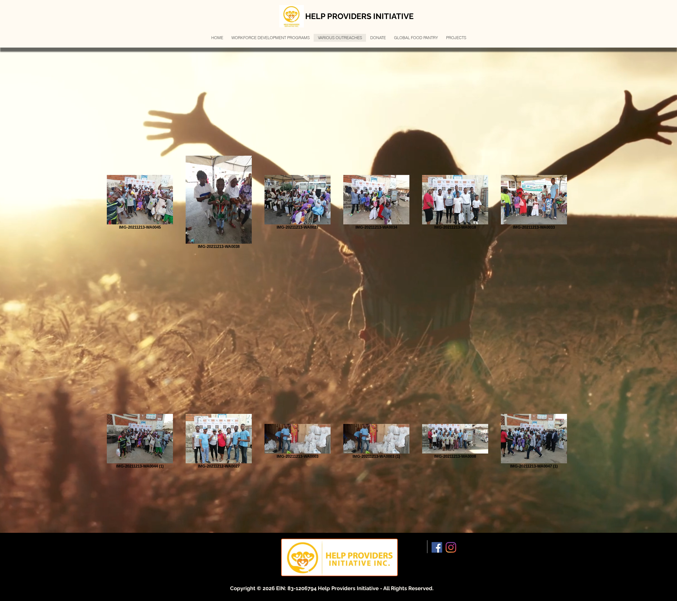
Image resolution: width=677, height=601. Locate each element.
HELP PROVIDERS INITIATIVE (359, 16)
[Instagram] (451, 547)
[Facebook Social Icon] (437, 547)
